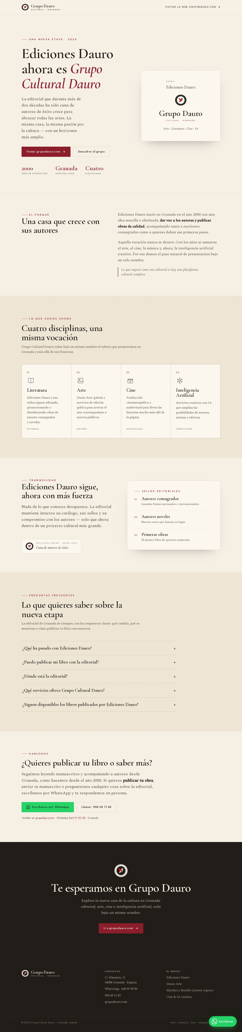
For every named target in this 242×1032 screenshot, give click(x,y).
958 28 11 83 (113, 995)
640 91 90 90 (77, 818)
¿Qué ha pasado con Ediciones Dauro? (57, 648)
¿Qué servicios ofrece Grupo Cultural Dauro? (63, 690)
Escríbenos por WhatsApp (50, 807)
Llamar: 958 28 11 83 (96, 807)
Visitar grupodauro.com (43, 151)
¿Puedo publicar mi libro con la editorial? (60, 662)
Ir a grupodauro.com (118, 928)
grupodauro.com (190, 7)
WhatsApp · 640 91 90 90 (121, 989)
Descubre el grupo (91, 151)
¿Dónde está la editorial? (44, 676)
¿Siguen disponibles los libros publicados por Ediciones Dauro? (80, 704)
